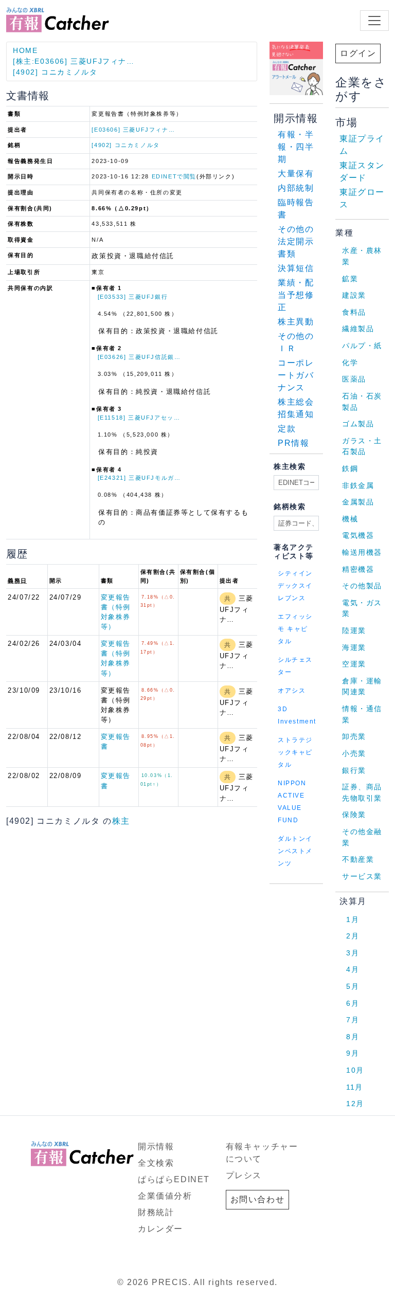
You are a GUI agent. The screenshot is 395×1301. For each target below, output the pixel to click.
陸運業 (354, 630)
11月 (354, 1087)
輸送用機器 (362, 552)
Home (25, 50)
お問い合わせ (257, 1199)
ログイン (358, 53)
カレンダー (160, 1228)
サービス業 (362, 876)
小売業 (354, 753)
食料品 (354, 312)
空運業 (354, 664)
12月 (355, 1103)
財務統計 (156, 1212)
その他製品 (362, 586)
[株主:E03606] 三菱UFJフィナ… (74, 61)
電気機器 (358, 535)
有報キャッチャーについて (262, 1152)
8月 (352, 1037)
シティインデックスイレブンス (295, 586)
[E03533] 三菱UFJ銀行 (133, 297)
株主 (121, 821)
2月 (352, 936)
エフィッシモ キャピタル (295, 629)
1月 (352, 919)
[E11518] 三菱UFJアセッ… (139, 417)
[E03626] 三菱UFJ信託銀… (139, 357)
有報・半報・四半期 (296, 147)
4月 (352, 969)
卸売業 (354, 736)
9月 (352, 1053)
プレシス (244, 1175)
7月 (352, 1020)
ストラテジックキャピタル (295, 752)
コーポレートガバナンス (296, 375)
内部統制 (296, 188)
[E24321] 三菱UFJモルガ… (139, 478)
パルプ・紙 (362, 345)
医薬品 (354, 379)
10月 (355, 1070)
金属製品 (358, 502)
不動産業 (358, 859)
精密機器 (358, 569)
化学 (350, 362)
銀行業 (354, 770)
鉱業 (350, 279)
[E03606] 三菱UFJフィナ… (133, 130)
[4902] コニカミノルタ (55, 72)
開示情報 (156, 1146)
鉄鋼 (350, 468)
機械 (350, 519)
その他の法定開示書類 (296, 241)
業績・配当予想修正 (296, 295)
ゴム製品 (358, 424)
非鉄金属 (358, 485)
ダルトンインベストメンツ (295, 851)
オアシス (292, 690)
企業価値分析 (165, 1195)
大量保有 (296, 173)
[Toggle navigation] (374, 20)
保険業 (354, 814)
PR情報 (293, 443)
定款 (287, 428)
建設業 (354, 295)
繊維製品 (358, 328)
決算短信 (296, 268)
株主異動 (296, 321)
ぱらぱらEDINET (174, 1179)
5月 (352, 986)
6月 (352, 1003)
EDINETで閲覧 (174, 176)
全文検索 (156, 1163)
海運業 (354, 647)
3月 (352, 953)
